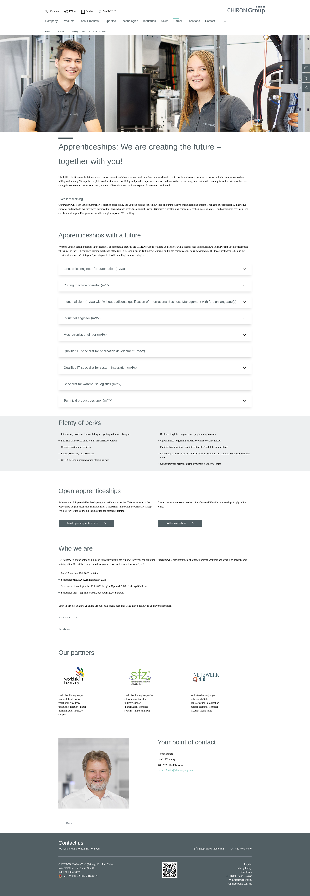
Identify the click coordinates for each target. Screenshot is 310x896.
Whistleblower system (240, 879)
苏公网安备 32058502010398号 (81, 876)
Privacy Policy (244, 868)
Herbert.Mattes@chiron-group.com (175, 770)
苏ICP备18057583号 (69, 872)
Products (68, 21)
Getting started (78, 32)
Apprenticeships (100, 32)
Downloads (246, 872)
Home (48, 32)
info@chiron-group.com (211, 848)
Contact (210, 21)
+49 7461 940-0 (243, 848)
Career (61, 32)
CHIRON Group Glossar (239, 876)
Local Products (89, 21)
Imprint (248, 864)
